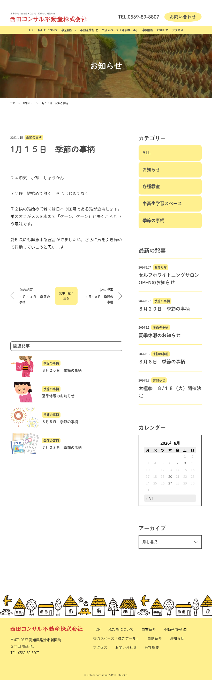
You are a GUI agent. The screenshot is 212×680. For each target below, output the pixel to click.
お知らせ (162, 30)
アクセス (177, 30)
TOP (31, 30)
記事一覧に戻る (66, 295)
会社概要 (152, 647)
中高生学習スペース (162, 203)
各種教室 (151, 186)
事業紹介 (67, 30)
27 (170, 483)
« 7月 (150, 498)
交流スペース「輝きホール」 (120, 30)
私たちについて (48, 30)
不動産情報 (87, 30)
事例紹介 (148, 30)
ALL (146, 152)
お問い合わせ (126, 647)
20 (170, 476)
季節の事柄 (34, 137)
